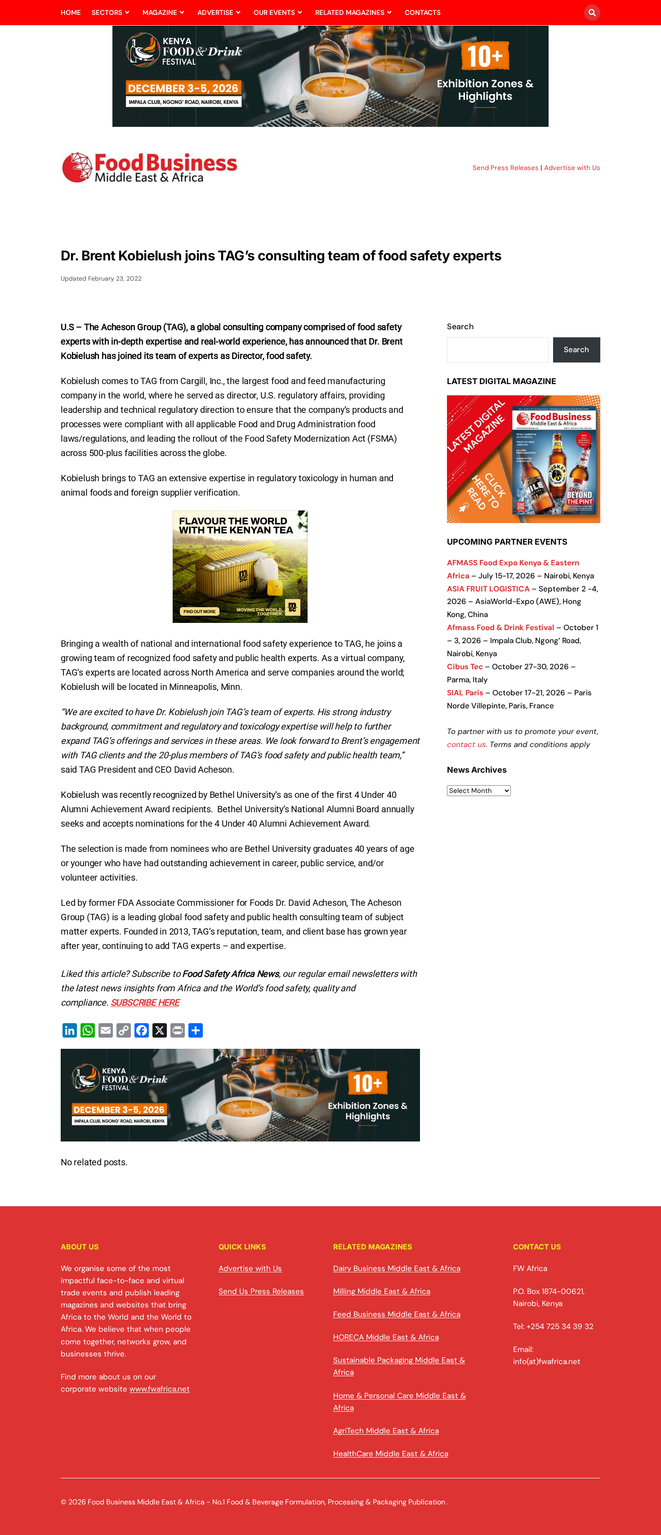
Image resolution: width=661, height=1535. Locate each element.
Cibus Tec (465, 666)
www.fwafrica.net (160, 1389)
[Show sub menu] (127, 12)
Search (460, 326)
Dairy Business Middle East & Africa (396, 1268)
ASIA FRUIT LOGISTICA (488, 589)
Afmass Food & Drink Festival (500, 627)
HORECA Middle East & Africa (386, 1337)
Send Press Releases (506, 167)
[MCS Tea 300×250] (240, 615)
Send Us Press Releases (261, 1291)
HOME (71, 12)
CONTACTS (423, 12)
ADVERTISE (215, 12)
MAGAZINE (160, 12)
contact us (466, 744)
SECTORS (107, 12)
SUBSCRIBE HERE (145, 1002)
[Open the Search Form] (592, 12)
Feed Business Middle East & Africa (396, 1314)
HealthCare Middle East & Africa (390, 1454)
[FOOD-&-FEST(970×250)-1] (330, 121)
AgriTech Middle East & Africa (386, 1431)
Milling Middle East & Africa (381, 1291)
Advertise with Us (572, 167)
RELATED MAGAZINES (349, 12)
